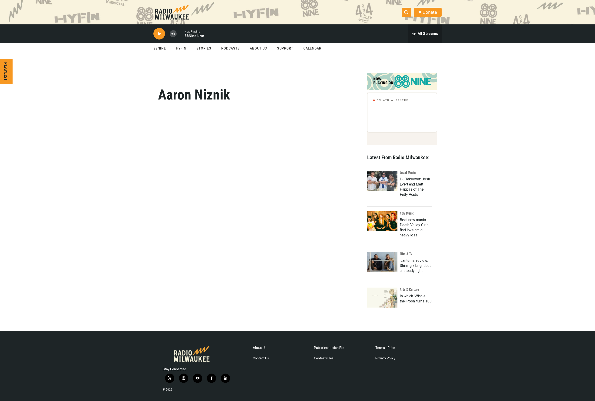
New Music (407, 213)
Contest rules (324, 358)
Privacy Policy (385, 358)
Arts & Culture (409, 289)
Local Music (408, 172)
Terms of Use (385, 348)
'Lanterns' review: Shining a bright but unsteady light (415, 265)
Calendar (312, 48)
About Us (259, 348)
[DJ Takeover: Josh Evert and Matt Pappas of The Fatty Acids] (382, 181)
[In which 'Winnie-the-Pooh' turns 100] (382, 298)
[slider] (180, 33)
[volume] (173, 34)
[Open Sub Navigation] (169, 48)
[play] (159, 33)
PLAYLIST (6, 71)
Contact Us (261, 358)
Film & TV (406, 253)
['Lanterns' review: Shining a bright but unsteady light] (382, 262)
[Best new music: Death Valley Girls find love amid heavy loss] (382, 221)
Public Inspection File (329, 348)
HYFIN (181, 48)
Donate (430, 12)
